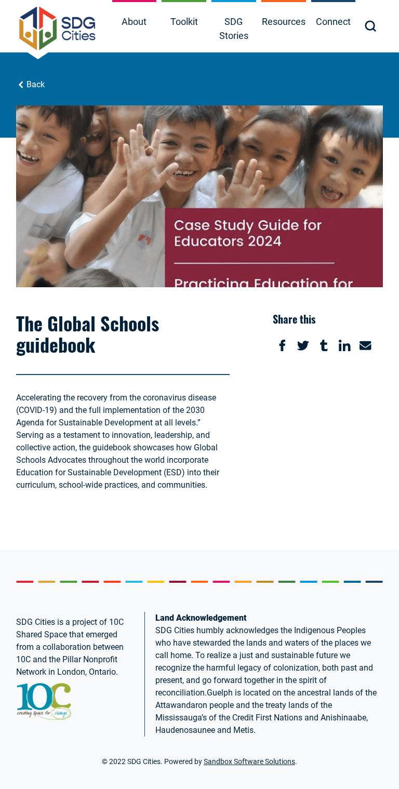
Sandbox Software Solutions (249, 761)
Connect (333, 21)
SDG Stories (233, 28)
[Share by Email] (365, 345)
